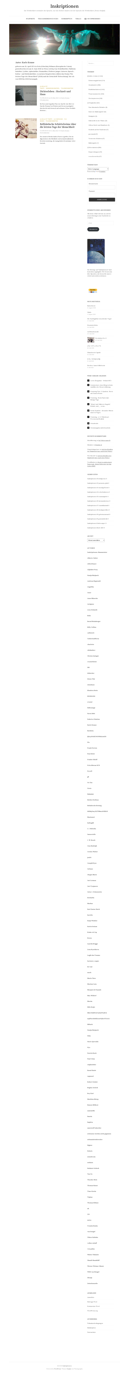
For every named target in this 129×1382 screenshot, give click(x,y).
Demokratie (94, 423)
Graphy (69, 1369)
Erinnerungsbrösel (52, 88)
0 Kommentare (44, 100)
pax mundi (92, 134)
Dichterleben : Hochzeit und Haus (55, 93)
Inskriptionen (64, 6)
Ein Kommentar (44, 133)
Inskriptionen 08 (92, 510)
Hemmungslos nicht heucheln (100, 428)
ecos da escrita (94, 156)
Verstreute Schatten (95, 138)
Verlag (78, 19)
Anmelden (90, 1297)
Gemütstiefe (93, 85)
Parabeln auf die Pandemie (97, 129)
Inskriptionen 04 (92, 492)
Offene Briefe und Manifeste (98, 125)
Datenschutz (91, 1332)
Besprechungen (94, 152)
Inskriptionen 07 (92, 505)
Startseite (30, 19)
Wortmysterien (94, 98)
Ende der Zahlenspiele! (96, 112)
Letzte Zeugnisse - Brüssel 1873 (100, 380)
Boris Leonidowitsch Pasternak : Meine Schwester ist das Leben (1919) (99, 464)
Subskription (66, 19)
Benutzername (93, 184)
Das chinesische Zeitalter (97, 107)
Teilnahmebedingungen (48, 19)
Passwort (92, 191)
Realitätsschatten (94, 89)
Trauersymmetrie (67, 88)
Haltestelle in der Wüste (97, 121)
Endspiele (92, 116)
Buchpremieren (93, 19)
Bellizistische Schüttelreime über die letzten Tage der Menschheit (58, 126)
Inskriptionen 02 (92, 483)
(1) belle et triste (46, 119)
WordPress (57, 1369)
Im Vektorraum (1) (104, 440)
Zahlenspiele (93, 143)
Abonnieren (93, 229)
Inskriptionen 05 (92, 496)
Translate (102, 171)
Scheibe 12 (98, 445)
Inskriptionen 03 (92, 487)
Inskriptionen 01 (92, 479)
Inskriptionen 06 (92, 501)
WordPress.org (92, 1311)
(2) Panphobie (58, 119)
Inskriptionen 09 (92, 514)
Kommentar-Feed (93, 1306)
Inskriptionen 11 (92, 523)
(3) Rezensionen (92, 147)
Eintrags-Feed (92, 1302)
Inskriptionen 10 (92, 519)
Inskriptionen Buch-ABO (95, 528)
